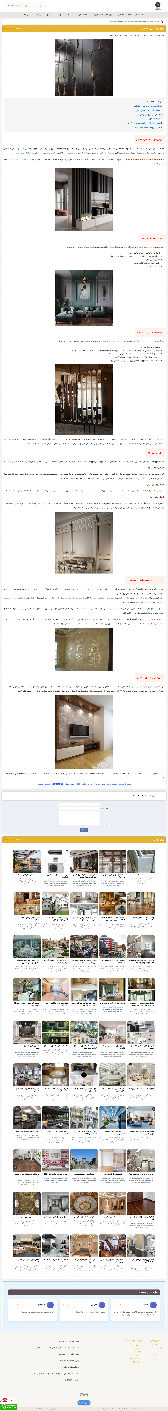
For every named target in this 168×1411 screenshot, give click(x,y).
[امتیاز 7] (11, 28)
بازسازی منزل (125, 341)
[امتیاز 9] (13, 28)
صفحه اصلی (140, 14)
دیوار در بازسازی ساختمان (118, 21)
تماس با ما (27, 14)
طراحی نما (138, 1351)
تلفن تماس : (104, 808)
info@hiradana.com (67, 1360)
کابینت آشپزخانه (135, 1358)
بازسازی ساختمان (157, 608)
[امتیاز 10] (14, 28)
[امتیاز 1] (4, 28)
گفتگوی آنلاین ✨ (84, 1402)
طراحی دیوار (28, 159)
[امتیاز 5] (8, 28)
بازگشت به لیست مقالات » (156, 35)
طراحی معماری (153, 21)
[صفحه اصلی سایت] (158, 6)
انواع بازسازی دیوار (152, 118)
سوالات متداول (65, 14)
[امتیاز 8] (12, 28)
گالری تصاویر (50, 14)
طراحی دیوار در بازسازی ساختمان (146, 106)
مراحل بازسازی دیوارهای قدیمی (147, 114)
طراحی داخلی (154, 443)
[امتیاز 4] (7, 28)
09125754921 (14, 6)
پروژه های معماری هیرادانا (102, 14)
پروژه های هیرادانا (133, 1340)
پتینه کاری (127, 360)
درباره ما (40, 14)
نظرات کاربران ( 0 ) (113, 35)
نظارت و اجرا (137, 1362)
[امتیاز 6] (10, 28)
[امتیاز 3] (6, 28)
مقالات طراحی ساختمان (137, 21)
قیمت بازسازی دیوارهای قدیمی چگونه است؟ (141, 123)
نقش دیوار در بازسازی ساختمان (147, 127)
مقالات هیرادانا (81, 14)
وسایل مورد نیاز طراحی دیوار (148, 110)
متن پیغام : (105, 825)
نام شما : (106, 804)
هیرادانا (28, 153)
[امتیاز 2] (5, 28)
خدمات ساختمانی (124, 14)
